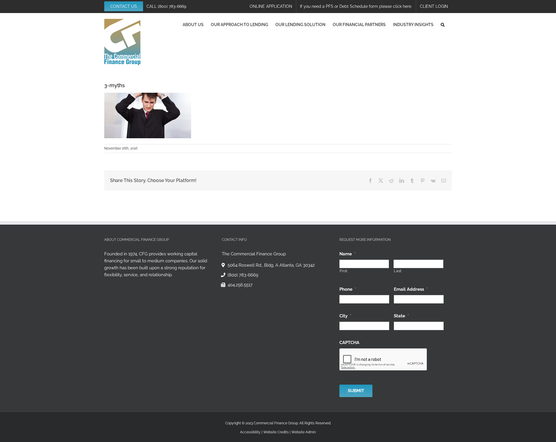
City (345, 316)
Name (347, 254)
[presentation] (383, 359)
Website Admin (303, 432)
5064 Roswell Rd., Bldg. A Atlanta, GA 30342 (271, 265)
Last (398, 271)
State (401, 316)
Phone (347, 289)
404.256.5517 (240, 285)
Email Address (411, 289)
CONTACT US (123, 6)
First (344, 271)
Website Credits (276, 432)
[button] (443, 24)
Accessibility (250, 432)
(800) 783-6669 (172, 6)
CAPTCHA (349, 342)
